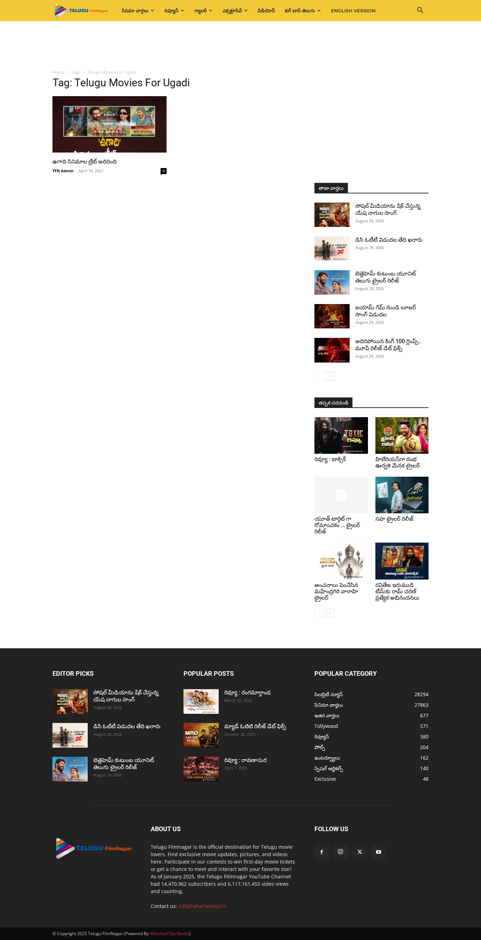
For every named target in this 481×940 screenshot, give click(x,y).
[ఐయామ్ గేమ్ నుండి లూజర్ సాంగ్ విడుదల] (332, 316)
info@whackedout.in (203, 906)
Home (58, 72)
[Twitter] (359, 852)
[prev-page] (318, 376)
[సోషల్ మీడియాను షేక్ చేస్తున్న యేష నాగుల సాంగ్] (332, 215)
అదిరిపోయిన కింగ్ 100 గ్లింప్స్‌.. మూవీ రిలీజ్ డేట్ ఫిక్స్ (388, 345)
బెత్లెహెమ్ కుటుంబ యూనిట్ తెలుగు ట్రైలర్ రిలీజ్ (385, 277)
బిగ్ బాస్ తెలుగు (300, 10)
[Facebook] (321, 852)
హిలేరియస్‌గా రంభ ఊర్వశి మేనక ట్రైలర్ (397, 462)
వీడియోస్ (266, 10)
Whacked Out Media (169, 933)
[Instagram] (340, 852)
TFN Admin (63, 170)
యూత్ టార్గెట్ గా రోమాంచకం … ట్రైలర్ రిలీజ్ (337, 525)
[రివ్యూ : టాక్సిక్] (341, 435)
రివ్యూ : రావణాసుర (245, 760)
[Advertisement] (240, 45)
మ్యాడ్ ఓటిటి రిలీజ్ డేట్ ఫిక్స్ (256, 726)
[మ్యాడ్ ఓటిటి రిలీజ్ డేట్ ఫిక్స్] (201, 735)
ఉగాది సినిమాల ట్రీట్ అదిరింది (84, 161)
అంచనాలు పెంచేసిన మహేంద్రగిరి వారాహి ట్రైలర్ (336, 591)
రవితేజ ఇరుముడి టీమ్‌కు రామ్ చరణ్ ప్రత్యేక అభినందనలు (397, 591)
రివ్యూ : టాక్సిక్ (330, 459)
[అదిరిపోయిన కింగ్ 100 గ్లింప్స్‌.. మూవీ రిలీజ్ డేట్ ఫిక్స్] (332, 350)
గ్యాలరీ (200, 10)
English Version (353, 10)
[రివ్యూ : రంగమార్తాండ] (201, 701)
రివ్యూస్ (171, 10)
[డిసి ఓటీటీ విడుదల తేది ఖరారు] (332, 248)
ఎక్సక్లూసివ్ (232, 10)
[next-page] (330, 376)
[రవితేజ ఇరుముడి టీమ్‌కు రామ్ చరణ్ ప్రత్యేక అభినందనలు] (402, 561)
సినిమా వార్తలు (135, 10)
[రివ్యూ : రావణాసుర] (201, 769)
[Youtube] (378, 852)
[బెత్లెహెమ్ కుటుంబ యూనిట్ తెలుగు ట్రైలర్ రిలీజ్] (332, 282)
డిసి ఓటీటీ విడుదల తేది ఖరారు (389, 239)
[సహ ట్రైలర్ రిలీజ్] (402, 495)
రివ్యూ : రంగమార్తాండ (247, 692)
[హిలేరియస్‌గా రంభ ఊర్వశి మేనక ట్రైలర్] (402, 435)
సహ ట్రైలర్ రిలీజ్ (395, 518)
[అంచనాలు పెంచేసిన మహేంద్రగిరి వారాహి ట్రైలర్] (341, 561)
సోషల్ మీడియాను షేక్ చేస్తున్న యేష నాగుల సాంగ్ (388, 209)
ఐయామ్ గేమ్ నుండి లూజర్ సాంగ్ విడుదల (385, 311)
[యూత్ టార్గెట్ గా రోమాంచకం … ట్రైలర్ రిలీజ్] (341, 495)
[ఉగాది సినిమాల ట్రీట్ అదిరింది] (109, 124)
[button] (420, 11)
